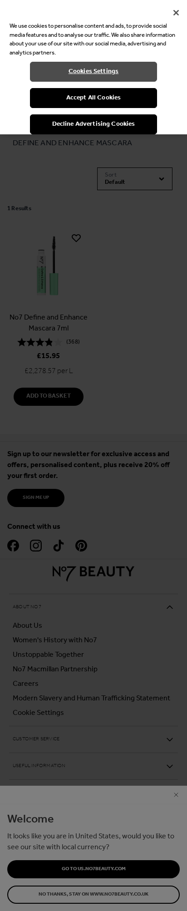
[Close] (176, 13)
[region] (93, 67)
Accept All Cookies (93, 98)
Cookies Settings (93, 71)
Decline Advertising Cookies (93, 124)
